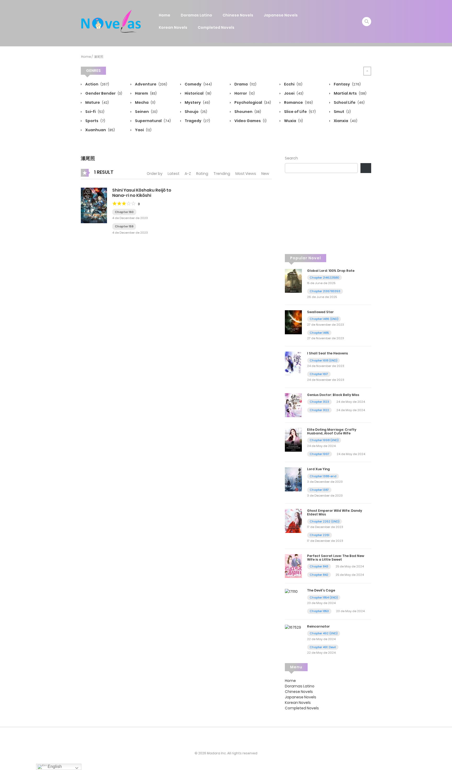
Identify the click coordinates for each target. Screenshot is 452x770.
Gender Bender (103, 93)
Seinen (145, 111)
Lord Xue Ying (318, 469)
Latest (173, 173)
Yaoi (142, 130)
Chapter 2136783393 (325, 291)
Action (96, 84)
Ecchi (292, 84)
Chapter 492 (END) (323, 633)
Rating (202, 173)
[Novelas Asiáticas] (111, 21)
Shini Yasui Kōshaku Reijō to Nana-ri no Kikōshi (141, 192)
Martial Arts (349, 93)
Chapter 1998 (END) (324, 440)
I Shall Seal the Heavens (327, 353)
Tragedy (197, 120)
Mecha (144, 102)
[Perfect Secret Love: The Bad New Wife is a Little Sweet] (293, 565)
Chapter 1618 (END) (323, 360)
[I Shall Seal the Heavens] (293, 363)
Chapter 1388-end (323, 476)
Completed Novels (216, 27)
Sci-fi (94, 111)
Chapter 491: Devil (323, 647)
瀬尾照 (98, 56)
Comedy (198, 84)
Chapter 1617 (319, 374)
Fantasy (347, 84)
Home (164, 15)
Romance (298, 102)
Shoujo (195, 111)
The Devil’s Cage (321, 590)
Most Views (245, 173)
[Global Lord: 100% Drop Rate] (293, 280)
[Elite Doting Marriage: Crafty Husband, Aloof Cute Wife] (293, 439)
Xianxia (345, 120)
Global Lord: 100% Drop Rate (330, 270)
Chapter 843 (319, 566)
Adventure (150, 84)
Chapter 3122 (319, 410)
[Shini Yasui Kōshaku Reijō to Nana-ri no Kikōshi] (94, 205)
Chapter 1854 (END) (324, 597)
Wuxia (293, 120)
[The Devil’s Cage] (291, 591)
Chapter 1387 (319, 490)
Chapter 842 (319, 575)
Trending (221, 173)
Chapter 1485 (319, 333)
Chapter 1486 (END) (324, 319)
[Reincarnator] (293, 627)
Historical (197, 93)
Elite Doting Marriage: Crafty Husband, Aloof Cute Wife (331, 431)
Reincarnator (318, 626)
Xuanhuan (99, 130)
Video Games (250, 120)
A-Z (188, 173)
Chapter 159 (124, 226)
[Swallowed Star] (293, 322)
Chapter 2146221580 (324, 277)
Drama (245, 84)
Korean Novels (173, 27)
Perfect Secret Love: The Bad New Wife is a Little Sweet (335, 558)
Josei (293, 93)
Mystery (197, 102)
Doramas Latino (196, 15)
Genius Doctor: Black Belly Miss (333, 395)
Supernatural (152, 120)
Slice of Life (299, 111)
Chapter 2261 (319, 535)
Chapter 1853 (319, 611)
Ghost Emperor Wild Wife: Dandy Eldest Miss (334, 512)
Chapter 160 (124, 212)
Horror (244, 93)
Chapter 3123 (319, 402)
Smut (342, 111)
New (265, 173)
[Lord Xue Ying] (293, 479)
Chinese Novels (238, 15)
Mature (96, 102)
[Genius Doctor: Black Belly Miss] (293, 404)
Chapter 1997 (319, 454)
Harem (145, 93)
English (54, 766)
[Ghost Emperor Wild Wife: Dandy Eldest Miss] (293, 520)
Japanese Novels (281, 15)
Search (291, 158)
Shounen (247, 111)
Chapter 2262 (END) (324, 521)
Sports (94, 120)
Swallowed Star (320, 312)
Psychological (252, 102)
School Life (349, 102)
